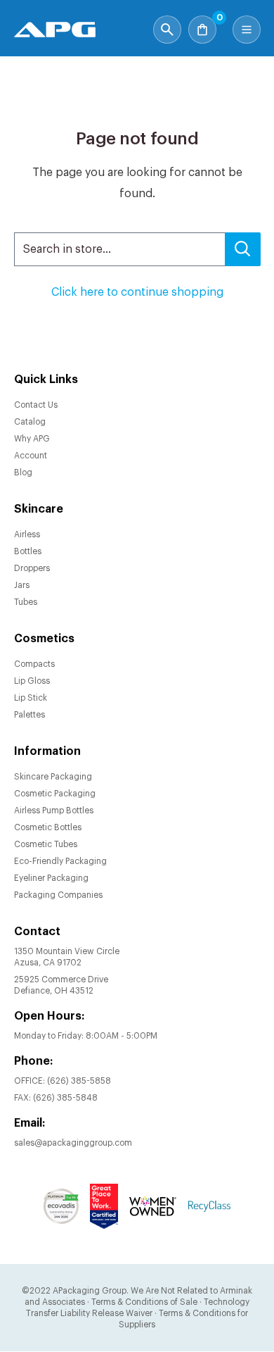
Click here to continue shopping (137, 292)
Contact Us (36, 405)
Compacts (34, 664)
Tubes (25, 602)
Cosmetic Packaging (55, 793)
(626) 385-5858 (79, 1081)
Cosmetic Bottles (47, 827)
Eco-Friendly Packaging (60, 861)
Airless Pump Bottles (53, 810)
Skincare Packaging (53, 776)
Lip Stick (30, 698)
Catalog (30, 422)
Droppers (32, 568)
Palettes (29, 715)
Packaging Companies (58, 895)
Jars (22, 585)
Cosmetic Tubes (45, 844)
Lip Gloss (32, 681)
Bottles (27, 551)
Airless (27, 534)
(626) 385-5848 (65, 1098)
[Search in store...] (243, 249)
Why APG (32, 438)
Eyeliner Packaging (51, 878)
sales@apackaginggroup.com (73, 1143)
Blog (23, 472)
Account (30, 455)
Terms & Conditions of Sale (144, 1302)
